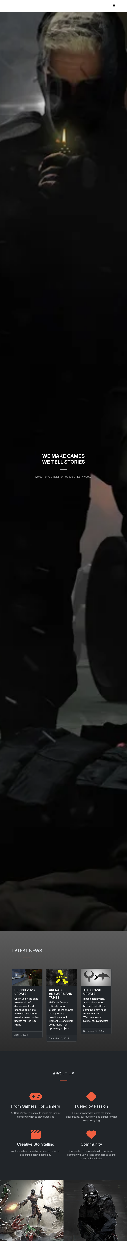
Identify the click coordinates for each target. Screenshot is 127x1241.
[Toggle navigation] (114, 6)
